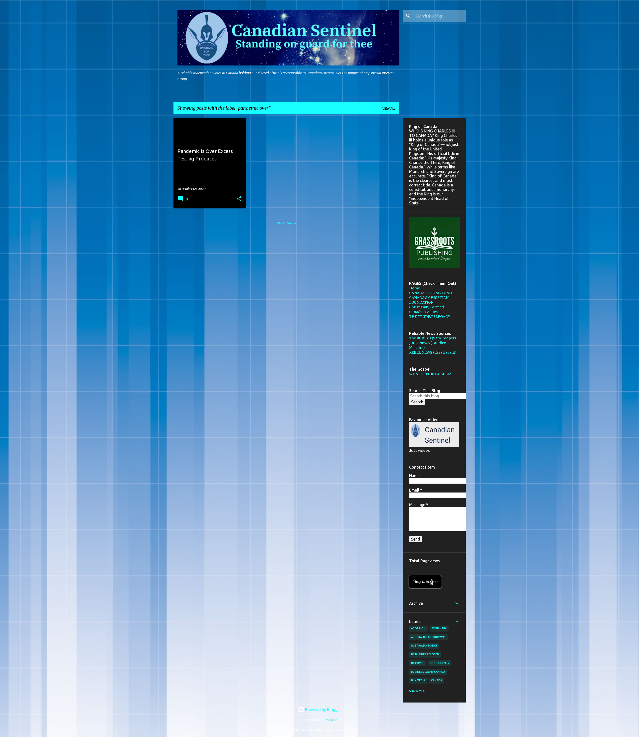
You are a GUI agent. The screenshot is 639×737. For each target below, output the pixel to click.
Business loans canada (428, 671)
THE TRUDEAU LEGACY (429, 316)
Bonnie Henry (439, 663)
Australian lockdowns (428, 637)
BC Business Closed (425, 654)
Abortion (418, 628)
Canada (436, 680)
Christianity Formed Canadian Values (426, 309)
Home (414, 288)
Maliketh (331, 719)
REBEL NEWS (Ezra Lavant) (433, 352)
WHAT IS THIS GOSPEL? (430, 374)
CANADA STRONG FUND (430, 293)
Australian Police (424, 645)
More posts (286, 222)
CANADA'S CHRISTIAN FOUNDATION (429, 300)
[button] (239, 199)
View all (388, 108)
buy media (418, 680)
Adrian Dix (439, 628)
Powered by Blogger (322, 709)
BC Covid (417, 663)
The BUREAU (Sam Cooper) (432, 338)
